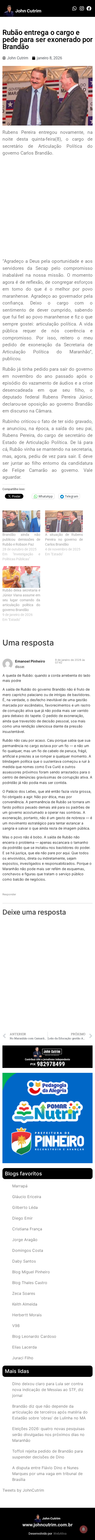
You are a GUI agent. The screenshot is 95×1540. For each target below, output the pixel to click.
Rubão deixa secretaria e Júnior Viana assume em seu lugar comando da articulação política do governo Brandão (21, 600)
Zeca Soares (23, 1293)
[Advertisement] (47, 207)
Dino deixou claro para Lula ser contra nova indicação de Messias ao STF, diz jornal (48, 1389)
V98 (16, 1325)
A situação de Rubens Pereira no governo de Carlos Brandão (64, 539)
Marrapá (20, 1185)
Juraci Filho (22, 1357)
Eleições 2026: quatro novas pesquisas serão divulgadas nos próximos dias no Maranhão (48, 1434)
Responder (9, 894)
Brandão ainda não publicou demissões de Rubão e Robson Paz (21, 539)
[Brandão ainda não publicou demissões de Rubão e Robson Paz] (21, 521)
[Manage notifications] (83, 1529)
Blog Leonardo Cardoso (34, 1336)
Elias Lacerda (24, 1347)
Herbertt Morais (27, 1314)
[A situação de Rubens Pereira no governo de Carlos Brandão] (64, 521)
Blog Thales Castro (29, 1282)
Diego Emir (22, 1218)
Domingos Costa (27, 1250)
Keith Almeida (24, 1304)
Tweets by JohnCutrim (23, 1490)
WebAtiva (59, 1533)
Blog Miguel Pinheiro (31, 1271)
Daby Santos (24, 1261)
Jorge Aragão (25, 1239)
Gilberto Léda (25, 1207)
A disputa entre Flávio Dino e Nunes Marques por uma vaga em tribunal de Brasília (47, 1473)
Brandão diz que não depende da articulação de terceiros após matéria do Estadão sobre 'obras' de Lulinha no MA (50, 1412)
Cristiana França (27, 1228)
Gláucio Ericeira (26, 1196)
